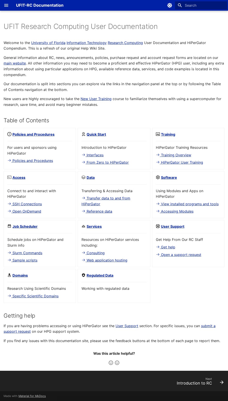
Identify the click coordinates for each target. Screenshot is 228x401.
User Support (127, 326)
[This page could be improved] (117, 362)
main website (15, 63)
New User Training (96, 99)
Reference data (99, 211)
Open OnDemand (26, 211)
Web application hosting (106, 260)
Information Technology (87, 42)
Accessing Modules (176, 211)
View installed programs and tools (189, 204)
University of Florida (48, 42)
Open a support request (180, 254)
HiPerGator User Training (181, 162)
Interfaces (95, 155)
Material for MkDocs (32, 396)
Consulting (95, 253)
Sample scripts (24, 260)
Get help (167, 247)
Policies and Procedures (32, 160)
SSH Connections (26, 204)
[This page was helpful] (111, 362)
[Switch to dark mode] (169, 5)
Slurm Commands (26, 253)
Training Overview (175, 155)
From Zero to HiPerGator (107, 162)
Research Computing (125, 42)
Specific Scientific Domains (35, 296)
